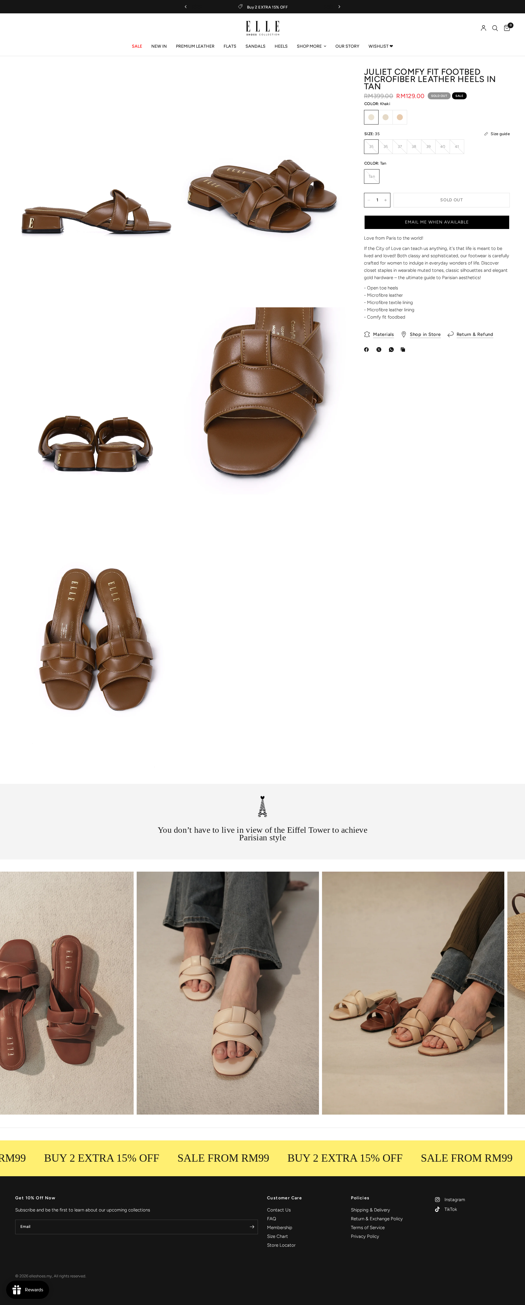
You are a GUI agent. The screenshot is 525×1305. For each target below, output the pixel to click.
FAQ (271, 1218)
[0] (505, 28)
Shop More (309, 46)
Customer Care (284, 1198)
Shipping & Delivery (370, 1210)
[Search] (495, 28)
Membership (279, 1227)
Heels (281, 46)
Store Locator (281, 1245)
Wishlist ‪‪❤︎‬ (381, 46)
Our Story (347, 46)
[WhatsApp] (392, 349)
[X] (380, 349)
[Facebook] (367, 349)
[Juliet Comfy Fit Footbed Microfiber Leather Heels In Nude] (400, 117)
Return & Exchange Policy (377, 1218)
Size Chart (277, 1236)
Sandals (255, 46)
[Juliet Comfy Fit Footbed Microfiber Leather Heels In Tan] (371, 117)
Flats (230, 46)
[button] (437, 222)
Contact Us (279, 1210)
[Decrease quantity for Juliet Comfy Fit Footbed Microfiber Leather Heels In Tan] (368, 200)
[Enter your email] (252, 1227)
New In (159, 46)
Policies (360, 1198)
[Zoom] (167, 81)
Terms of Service (368, 1227)
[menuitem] (137, 46)
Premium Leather (195, 46)
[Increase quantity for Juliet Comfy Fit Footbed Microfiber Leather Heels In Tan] (385, 200)
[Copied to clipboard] (404, 349)
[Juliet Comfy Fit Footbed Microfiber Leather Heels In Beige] (385, 117)
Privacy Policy (365, 1236)
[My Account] (483, 28)
